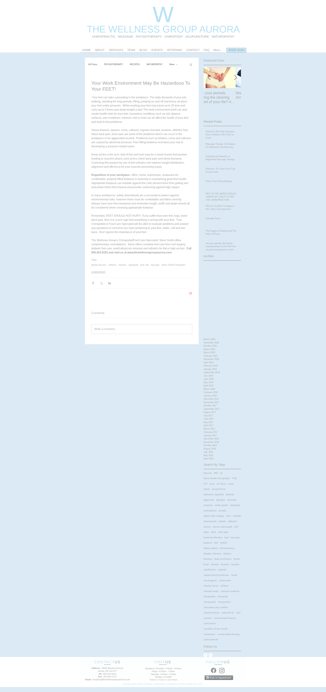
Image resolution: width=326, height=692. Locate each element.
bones (237, 558)
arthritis (237, 515)
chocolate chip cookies (216, 607)
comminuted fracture (225, 618)
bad (226, 537)
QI (221, 473)
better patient (211, 548)
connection (209, 634)
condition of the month (216, 628)
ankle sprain (221, 505)
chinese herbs (211, 591)
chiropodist (209, 596)
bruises (215, 564)
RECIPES (135, 64)
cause (234, 575)
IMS (216, 473)
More (171, 64)
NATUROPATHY (155, 64)
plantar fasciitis (98, 265)
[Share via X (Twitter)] (101, 283)
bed (216, 542)
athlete (222, 521)
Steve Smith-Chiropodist (173, 265)
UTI (205, 483)
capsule (222, 569)
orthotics (112, 265)
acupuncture (218, 489)
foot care (144, 265)
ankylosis (235, 505)
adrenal (230, 494)
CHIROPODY (98, 272)
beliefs (223, 542)
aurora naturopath (222, 526)
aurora (207, 526)
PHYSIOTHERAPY (149, 36)
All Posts (92, 64)
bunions (122, 265)
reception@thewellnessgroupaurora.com (111, 679)
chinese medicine (230, 591)
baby (206, 532)
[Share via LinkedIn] (109, 283)
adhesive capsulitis (214, 494)
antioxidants (210, 510)
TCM (234, 478)
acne (230, 483)
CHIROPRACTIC (103, 36)
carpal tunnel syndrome (216, 575)
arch (228, 515)
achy (212, 483)
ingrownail (133, 265)
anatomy (208, 505)
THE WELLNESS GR (132, 29)
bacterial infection (213, 537)
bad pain (235, 537)
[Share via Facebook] (93, 283)
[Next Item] (235, 77)
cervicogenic (210, 580)
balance (208, 542)
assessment (210, 521)
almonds (231, 499)
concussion (210, 623)
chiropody (222, 596)
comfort (208, 618)
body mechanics (223, 558)
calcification (210, 569)
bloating (208, 558)
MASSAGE (125, 36)
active (207, 489)
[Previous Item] (209, 77)
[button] (191, 64)
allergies (220, 499)
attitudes (232, 521)
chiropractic (210, 602)
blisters (227, 553)
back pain (223, 532)
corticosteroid (211, 639)
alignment (209, 499)
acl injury (221, 483)
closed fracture (212, 612)
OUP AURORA (208, 29)
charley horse (211, 585)
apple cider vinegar (214, 515)
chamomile (225, 580)
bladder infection (212, 553)
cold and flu (228, 612)
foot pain (155, 265)
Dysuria (208, 473)
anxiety (222, 510)
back (213, 532)
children (224, 585)
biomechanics (227, 548)
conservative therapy (228, 634)
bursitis (235, 564)
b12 (236, 526)
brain (206, 564)
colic (238, 612)
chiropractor (224, 602)
